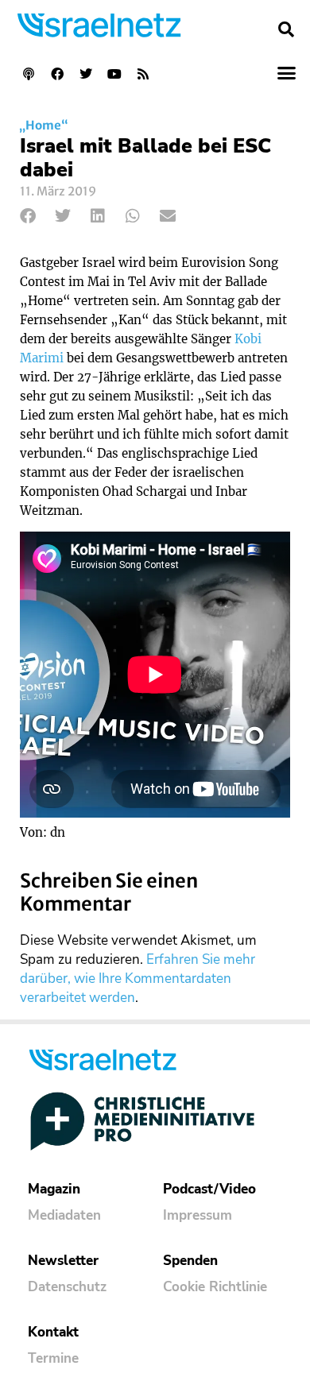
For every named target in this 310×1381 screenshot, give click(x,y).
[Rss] (143, 74)
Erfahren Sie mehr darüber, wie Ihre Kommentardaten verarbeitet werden (137, 978)
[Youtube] (114, 74)
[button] (286, 29)
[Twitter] (86, 74)
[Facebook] (57, 74)
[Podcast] (28, 74)
